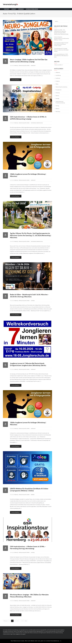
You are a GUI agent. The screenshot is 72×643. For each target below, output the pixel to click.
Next (26, 620)
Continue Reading (15, 79)
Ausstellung (58, 75)
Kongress (58, 81)
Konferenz (58, 78)
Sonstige (57, 98)
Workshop (33, 65)
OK (60, 640)
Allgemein (58, 72)
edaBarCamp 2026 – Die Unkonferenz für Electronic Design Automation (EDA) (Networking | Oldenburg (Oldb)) (61, 32)
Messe (57, 84)
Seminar (57, 95)
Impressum (21, 9)
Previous (6, 620)
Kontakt (14, 9)
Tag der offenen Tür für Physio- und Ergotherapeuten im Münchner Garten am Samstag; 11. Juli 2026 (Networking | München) (30, 235)
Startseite (6, 9)
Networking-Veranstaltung (37, 122)
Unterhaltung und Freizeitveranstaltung (60, 102)
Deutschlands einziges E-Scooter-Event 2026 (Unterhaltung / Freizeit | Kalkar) (61, 44)
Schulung (58, 92)
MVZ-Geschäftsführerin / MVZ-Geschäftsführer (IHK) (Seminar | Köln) (61, 56)
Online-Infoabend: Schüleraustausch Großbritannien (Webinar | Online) (61, 38)
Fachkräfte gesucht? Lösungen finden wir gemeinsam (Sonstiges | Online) (61, 50)
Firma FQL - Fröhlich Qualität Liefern (21, 65)
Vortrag (33, 300)
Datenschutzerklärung (32, 9)
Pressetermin (58, 89)
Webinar (32, 494)
